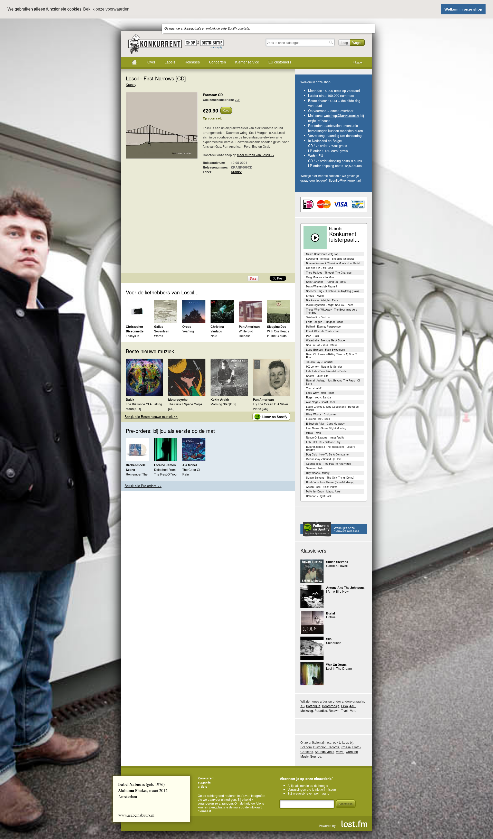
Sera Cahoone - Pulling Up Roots (326, 282)
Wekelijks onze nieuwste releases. (347, 529)
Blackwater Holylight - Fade (322, 300)
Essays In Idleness (132, 337)
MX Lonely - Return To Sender (324, 366)
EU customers (279, 61)
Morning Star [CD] (223, 404)
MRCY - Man (313, 433)
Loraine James (165, 465)
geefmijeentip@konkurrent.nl (340, 180)
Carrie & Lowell (337, 565)
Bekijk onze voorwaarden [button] (106, 9)
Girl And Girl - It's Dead (319, 268)
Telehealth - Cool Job (318, 317)
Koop (226, 110)
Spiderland (334, 642)
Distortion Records (326, 747)
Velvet (340, 751)
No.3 (214, 335)
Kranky (131, 84)
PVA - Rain (312, 336)
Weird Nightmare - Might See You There (329, 305)
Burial (330, 613)
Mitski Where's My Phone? (321, 286)
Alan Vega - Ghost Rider (320, 402)
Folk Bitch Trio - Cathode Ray (323, 442)
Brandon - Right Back (318, 496)
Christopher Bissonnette (135, 328)
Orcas (186, 326)
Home (134, 62)
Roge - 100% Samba (318, 397)
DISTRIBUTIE (212, 44)
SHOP (191, 43)
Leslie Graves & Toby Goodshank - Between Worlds (332, 408)
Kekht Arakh (220, 399)
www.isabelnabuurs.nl (136, 815)
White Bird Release (246, 333)
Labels (170, 61)
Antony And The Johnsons (345, 587)
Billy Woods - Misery (317, 473)
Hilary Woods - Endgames (321, 414)
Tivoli (344, 710)
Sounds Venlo (324, 751)
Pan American (249, 326)
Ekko (344, 706)
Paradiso (321, 710)
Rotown (334, 710)
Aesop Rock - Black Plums (321, 487)
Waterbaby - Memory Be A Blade (325, 340)
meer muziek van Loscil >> (255, 155)
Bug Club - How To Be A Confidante (327, 454)
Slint (329, 639)
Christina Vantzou (217, 328)
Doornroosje (330, 706)
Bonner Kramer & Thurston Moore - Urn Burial (333, 263)
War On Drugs (336, 664)
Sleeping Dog (276, 326)
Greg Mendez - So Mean (320, 277)
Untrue (331, 617)
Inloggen (358, 62)
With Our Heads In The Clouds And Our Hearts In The (278, 338)
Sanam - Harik (314, 468)
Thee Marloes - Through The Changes (329, 272)
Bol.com (306, 747)
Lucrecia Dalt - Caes (318, 419)
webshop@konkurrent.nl (341, 115)
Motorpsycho (177, 399)
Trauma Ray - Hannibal (319, 362)
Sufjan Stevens (337, 562)
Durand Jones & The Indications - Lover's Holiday (330, 448)
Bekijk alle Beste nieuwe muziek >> (151, 416)
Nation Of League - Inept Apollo (325, 437)
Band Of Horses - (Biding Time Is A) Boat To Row (332, 355)
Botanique (313, 706)
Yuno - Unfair (313, 388)
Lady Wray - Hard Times (320, 393)
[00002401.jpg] (154, 128)
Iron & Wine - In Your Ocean (322, 331)
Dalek (130, 399)
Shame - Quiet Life (317, 376)
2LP (237, 99)
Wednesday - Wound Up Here (324, 459)
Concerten (217, 61)
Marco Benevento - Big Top (322, 254)
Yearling (188, 331)
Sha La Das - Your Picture (321, 345)
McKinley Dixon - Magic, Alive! (323, 491)
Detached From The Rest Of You (165, 471)
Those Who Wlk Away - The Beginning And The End (331, 311)
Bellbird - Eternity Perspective (323, 326)
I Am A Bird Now (337, 591)
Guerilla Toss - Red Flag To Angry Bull (328, 463)
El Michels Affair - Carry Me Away (325, 423)
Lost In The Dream (339, 668)
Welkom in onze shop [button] (463, 9)
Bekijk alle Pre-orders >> (143, 485)
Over (151, 61)
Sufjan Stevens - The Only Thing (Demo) (330, 477)
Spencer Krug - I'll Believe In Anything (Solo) (332, 291)
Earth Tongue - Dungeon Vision (325, 322)
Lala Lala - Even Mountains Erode (326, 371)
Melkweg (306, 710)
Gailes (158, 326)
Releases (192, 61)
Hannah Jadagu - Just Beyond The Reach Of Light (333, 382)
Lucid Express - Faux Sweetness (325, 349)
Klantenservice (247, 61)
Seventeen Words (161, 333)
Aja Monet (189, 465)
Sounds (315, 756)
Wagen (357, 42)
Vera (353, 710)
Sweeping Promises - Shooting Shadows (330, 258)
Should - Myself (315, 295)
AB (302, 706)
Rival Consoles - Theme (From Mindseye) (330, 482)
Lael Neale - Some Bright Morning (326, 428)
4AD (352, 706)
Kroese (346, 747)
